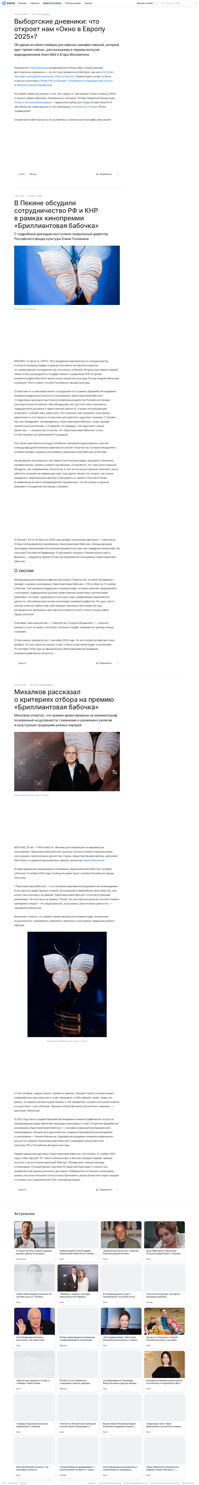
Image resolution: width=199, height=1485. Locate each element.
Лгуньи (92, 106)
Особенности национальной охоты (90, 80)
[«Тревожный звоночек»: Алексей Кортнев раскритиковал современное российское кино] (121, 1241)
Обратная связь (188, 1483)
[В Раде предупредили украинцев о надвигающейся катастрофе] (78, 1328)
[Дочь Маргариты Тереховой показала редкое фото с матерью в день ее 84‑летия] (164, 1241)
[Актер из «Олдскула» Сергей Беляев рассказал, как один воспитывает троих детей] (164, 1328)
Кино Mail (45, 14)
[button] (67, 275)
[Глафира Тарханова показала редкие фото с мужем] (34, 1414)
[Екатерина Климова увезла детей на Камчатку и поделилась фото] (164, 1371)
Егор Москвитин (39, 67)
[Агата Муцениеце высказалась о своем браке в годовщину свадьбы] (121, 1457)
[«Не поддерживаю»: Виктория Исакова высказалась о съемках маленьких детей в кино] (121, 1328)
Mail (4, 1483)
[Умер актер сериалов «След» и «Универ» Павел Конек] (34, 1371)
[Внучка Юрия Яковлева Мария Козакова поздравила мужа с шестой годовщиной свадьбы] (121, 1414)
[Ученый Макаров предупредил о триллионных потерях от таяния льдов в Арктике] (78, 1457)
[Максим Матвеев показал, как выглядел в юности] (34, 1457)
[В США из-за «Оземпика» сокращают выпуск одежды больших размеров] (78, 1371)
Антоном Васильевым (38, 102)
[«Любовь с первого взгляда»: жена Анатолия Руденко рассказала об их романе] (78, 1284)
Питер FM (46, 80)
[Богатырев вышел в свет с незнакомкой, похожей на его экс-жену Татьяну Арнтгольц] (121, 1284)
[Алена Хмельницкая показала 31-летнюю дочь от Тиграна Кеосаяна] (34, 1284)
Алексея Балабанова (39, 85)
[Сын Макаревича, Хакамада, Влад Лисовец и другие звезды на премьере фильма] (121, 1371)
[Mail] (4, 3)
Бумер (61, 80)
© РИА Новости (46, 685)
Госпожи (77, 106)
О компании (12, 1483)
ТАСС (39, 196)
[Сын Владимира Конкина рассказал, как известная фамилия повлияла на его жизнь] (34, 1328)
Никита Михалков (93, 860)
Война (21, 85)
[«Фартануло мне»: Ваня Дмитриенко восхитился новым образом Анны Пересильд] (164, 1414)
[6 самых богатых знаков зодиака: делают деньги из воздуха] (34, 1241)
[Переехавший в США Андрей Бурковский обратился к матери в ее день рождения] (78, 1241)
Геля (18, 102)
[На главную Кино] (10, 3)
